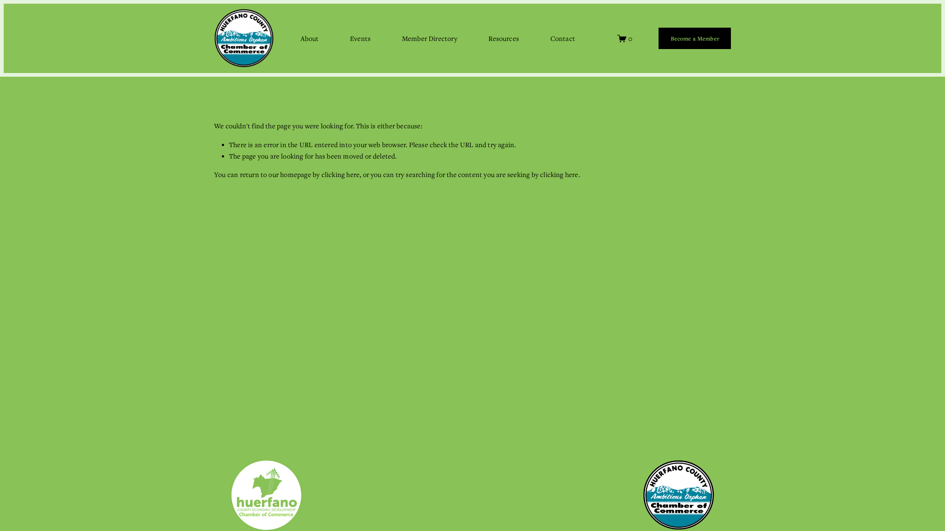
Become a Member (695, 38)
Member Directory (429, 38)
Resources (503, 38)
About (309, 38)
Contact (562, 38)
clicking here (341, 174)
